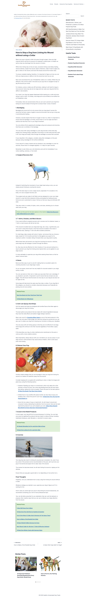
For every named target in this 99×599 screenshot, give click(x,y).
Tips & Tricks (19, 49)
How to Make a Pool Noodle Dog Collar (27, 519)
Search (68, 13)
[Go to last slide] (17, 568)
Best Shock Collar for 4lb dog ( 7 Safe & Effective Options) (33, 526)
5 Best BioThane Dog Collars (25, 508)
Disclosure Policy (18, 18)
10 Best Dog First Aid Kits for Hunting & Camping (30, 512)
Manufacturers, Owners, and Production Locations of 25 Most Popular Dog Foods (75, 24)
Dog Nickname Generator (75, 70)
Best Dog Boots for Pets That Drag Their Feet (29, 295)
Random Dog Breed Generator (76, 63)
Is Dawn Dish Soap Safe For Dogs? (52, 544)
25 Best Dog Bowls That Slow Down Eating (30, 391)
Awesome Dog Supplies (66, 4)
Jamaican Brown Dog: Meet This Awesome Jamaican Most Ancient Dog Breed (75, 36)
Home (51, 4)
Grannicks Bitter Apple (33, 317)
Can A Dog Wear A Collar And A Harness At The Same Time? (33, 515)
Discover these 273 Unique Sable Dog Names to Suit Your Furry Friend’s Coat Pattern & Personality (75, 42)
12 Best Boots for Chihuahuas (25, 299)
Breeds (56, 4)
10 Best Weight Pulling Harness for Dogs (28, 523)
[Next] (59, 568)
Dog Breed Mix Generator (75, 67)
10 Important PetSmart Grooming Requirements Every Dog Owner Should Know (25, 575)
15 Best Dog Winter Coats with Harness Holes (29, 530)
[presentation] (26, 564)
